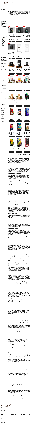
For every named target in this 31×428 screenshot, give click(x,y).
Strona (19, 154)
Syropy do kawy (3, 47)
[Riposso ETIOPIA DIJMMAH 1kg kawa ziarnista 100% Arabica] (11, 30)
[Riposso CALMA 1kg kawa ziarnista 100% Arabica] (19, 30)
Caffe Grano (3, 62)
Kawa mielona (3, 46)
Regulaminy (2, 418)
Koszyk (12, 418)
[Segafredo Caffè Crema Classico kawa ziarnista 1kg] (27, 142)
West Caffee (3, 41)
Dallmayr (2, 17)
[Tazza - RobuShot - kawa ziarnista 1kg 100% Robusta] (19, 79)
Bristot (2, 20)
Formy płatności (23, 416)
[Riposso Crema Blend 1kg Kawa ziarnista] (26, 48)
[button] (24, 2)
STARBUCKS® (3, 37)
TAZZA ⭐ (2, 38)
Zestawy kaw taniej (3, 11)
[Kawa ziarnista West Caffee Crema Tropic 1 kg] (11, 111)
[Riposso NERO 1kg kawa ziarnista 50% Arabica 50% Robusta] (11, 47)
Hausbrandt (3, 22)
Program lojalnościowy (14, 417)
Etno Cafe (2, 18)
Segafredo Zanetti (4, 36)
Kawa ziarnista (3, 424)
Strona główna (2, 7)
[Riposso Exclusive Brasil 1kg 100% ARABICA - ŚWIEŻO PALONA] (19, 64)
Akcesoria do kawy (3, 48)
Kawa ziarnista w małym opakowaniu (4, 13)
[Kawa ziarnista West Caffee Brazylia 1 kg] (26, 96)
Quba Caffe (3, 45)
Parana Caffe (3, 33)
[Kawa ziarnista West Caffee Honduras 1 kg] (26, 111)
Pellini (2, 34)
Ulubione (12, 420)
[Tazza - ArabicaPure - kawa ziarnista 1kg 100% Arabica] (11, 79)
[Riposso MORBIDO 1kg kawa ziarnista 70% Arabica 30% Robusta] (26, 30)
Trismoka (2, 40)
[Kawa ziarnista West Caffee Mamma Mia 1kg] (26, 127)
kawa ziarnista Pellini (22, 327)
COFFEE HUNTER (3, 63)
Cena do (6, 74)
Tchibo (2, 39)
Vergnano (2, 43)
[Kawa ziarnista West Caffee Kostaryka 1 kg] (19, 127)
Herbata (2, 49)
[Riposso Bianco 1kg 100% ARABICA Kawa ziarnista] (19, 48)
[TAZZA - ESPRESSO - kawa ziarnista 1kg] (11, 96)
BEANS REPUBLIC (3, 21)
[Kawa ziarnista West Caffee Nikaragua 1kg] (19, 142)
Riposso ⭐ (2, 35)
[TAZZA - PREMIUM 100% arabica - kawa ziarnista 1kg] (19, 96)
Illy (1, 25)
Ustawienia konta (13, 419)
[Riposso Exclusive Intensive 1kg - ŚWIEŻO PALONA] (26, 64)
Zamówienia (12, 416)
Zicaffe (2, 44)
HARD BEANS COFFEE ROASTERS (4, 24)
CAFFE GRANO (4, 85)
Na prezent (2, 50)
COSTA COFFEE (4, 88)
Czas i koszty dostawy (24, 417)
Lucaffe (2, 32)
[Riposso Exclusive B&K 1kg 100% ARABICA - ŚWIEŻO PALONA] (11, 64)
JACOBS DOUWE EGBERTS (3, 27)
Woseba (2, 42)
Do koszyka (11, 41)
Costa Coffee (3, 16)
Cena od (2, 74)
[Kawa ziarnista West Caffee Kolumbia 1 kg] (11, 127)
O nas (1, 416)
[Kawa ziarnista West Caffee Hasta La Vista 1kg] (19, 111)
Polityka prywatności (3, 417)
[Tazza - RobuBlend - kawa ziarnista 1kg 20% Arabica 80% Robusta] (26, 79)
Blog (1, 426)
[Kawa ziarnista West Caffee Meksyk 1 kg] (11, 142)
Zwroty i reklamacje (3, 419)
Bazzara (2, 19)
